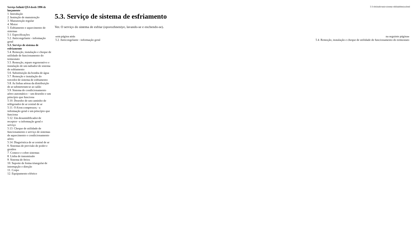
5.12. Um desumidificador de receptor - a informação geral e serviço (25, 121)
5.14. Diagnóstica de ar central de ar (28, 142)
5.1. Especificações (18, 34)
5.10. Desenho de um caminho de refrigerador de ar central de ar (26, 102)
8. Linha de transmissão (21, 156)
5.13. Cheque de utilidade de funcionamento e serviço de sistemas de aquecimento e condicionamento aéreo (28, 133)
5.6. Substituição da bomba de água (28, 72)
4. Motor (12, 24)
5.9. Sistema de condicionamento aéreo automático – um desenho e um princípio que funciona (29, 94)
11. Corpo (13, 170)
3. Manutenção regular (20, 20)
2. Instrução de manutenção (23, 17)
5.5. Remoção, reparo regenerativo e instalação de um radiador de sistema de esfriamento (28, 66)
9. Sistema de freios (18, 159)
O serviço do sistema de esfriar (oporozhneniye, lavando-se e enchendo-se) (112, 27)
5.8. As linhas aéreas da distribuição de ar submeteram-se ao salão (28, 85)
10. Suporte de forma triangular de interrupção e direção (27, 164)
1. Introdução (15, 13)
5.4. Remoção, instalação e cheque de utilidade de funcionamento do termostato (29, 55)
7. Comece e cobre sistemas (23, 152)
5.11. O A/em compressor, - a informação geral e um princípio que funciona (28, 111)
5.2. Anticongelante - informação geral (77, 39)
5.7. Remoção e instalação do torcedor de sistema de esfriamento (27, 78)
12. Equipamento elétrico (22, 173)
